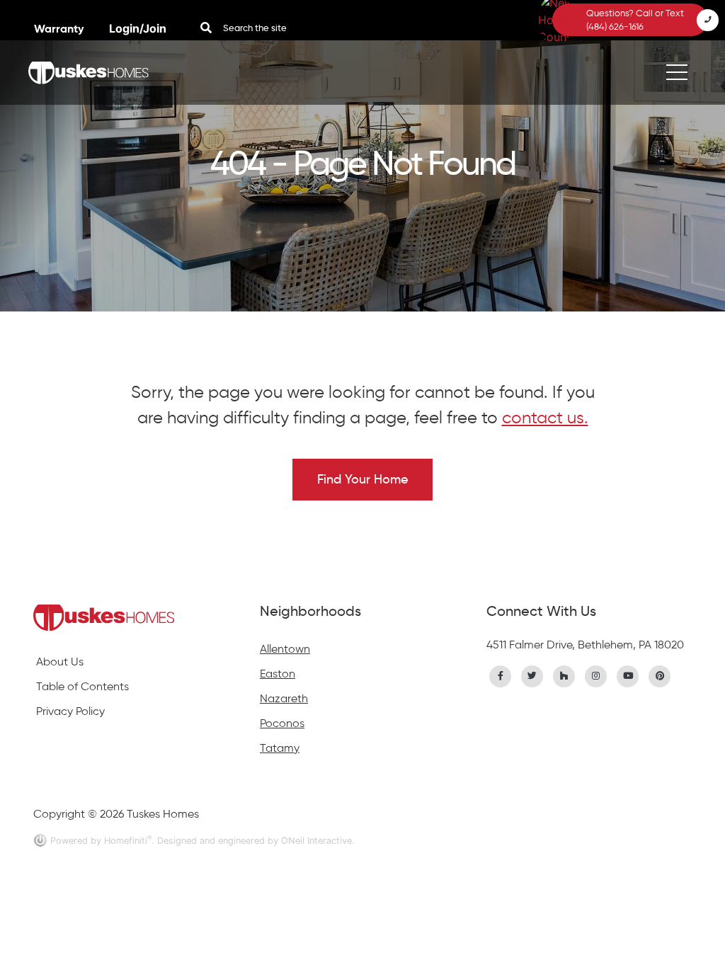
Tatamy (279, 748)
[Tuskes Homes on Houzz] (564, 675)
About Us (60, 661)
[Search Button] (206, 27)
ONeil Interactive (316, 840)
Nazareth (284, 698)
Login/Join (137, 28)
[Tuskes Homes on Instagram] (596, 675)
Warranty (60, 28)
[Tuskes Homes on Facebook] (500, 675)
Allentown (285, 649)
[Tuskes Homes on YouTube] (628, 675)
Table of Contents (82, 686)
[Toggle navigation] (677, 72)
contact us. (545, 417)
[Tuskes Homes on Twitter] (532, 675)
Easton (277, 673)
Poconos (282, 723)
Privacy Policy (70, 711)
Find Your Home (362, 479)
